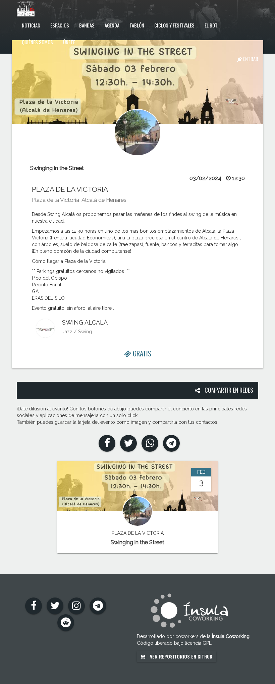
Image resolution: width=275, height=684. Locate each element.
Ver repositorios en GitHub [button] (180, 656)
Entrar (250, 58)
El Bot (211, 25)
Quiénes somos (37, 42)
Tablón (136, 25)
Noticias (31, 25)
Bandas (87, 25)
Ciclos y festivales (174, 25)
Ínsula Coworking (231, 636)
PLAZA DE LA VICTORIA (70, 189)
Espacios (59, 25)
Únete (69, 42)
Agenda (112, 25)
